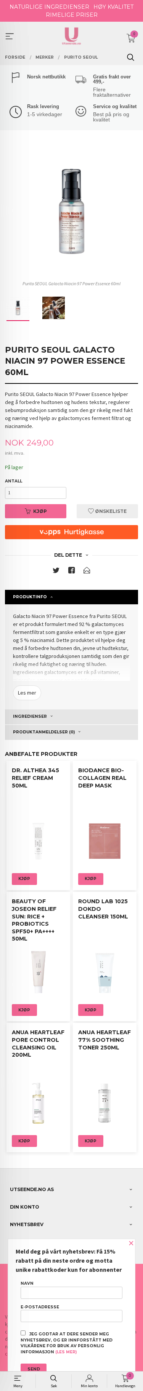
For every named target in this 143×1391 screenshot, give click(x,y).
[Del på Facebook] (72, 571)
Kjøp (40, 511)
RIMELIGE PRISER (72, 14)
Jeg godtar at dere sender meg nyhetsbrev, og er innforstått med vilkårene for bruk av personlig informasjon (66, 1343)
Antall (13, 481)
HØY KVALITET (113, 6)
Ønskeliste (110, 511)
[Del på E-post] (87, 571)
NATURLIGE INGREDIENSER (49, 6)
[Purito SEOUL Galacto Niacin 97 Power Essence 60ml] (71, 211)
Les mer (27, 692)
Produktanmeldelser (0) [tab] (44, 732)
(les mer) (66, 1351)
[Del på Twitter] (56, 571)
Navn (27, 1283)
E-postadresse (40, 1307)
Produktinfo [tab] (30, 596)
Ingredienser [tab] (30, 716)
